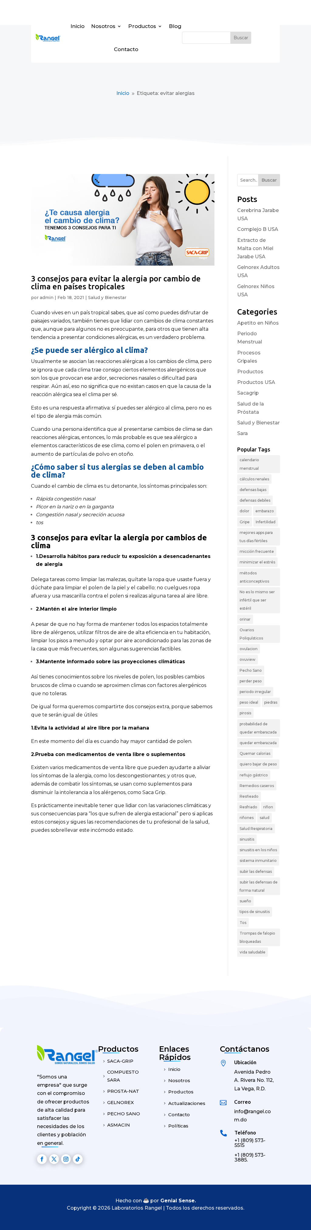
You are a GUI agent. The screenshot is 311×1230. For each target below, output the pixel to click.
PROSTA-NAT (123, 1091)
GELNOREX (120, 1102)
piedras (270, 702)
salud (264, 817)
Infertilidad (265, 522)
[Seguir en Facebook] (42, 1159)
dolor (244, 511)
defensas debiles (255, 500)
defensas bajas (253, 489)
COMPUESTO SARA (123, 1076)
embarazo (264, 511)
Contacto (126, 49)
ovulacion (249, 648)
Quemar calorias (255, 753)
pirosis (245, 713)
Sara (242, 433)
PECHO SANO (123, 1114)
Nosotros (103, 26)
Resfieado (249, 796)
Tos (243, 922)
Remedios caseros (257, 785)
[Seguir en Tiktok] (78, 1159)
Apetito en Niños (258, 323)
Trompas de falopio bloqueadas (257, 937)
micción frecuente (257, 551)
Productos (142, 26)
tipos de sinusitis (255, 911)
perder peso (251, 681)
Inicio (77, 26)
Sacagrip (248, 393)
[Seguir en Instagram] (66, 1159)
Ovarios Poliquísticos (251, 634)
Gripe (245, 522)
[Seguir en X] (54, 1159)
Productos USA (256, 382)
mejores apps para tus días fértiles (256, 536)
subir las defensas (256, 871)
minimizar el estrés (257, 562)
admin (46, 297)
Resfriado (248, 807)
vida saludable (252, 952)
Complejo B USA (257, 229)
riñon (268, 807)
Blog (175, 26)
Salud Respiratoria (256, 828)
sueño (245, 901)
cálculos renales (254, 479)
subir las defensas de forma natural (259, 886)
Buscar (269, 180)
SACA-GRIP (120, 1061)
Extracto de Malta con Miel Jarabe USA (255, 248)
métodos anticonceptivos (254, 577)
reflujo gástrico (254, 775)
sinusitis (247, 839)
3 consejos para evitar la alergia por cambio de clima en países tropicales (116, 282)
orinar (245, 619)
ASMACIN (118, 1125)
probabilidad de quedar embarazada (258, 728)
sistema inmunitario (258, 860)
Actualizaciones (186, 1103)
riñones (247, 817)
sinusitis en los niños (258, 850)
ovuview (247, 659)
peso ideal (249, 702)
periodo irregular (255, 691)
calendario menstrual (249, 464)
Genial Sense (177, 1201)
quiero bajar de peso (258, 764)
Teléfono (245, 1132)
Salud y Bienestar (107, 297)
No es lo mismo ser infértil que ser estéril (257, 600)
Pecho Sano (251, 670)
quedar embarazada (258, 742)
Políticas (178, 1126)
